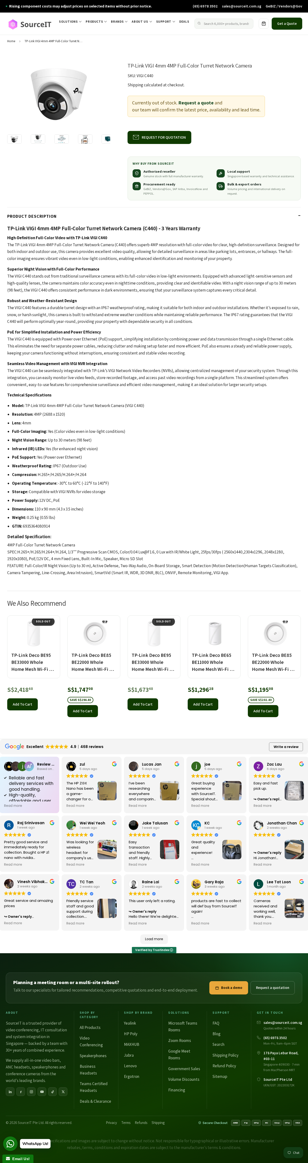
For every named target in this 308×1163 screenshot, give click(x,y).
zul (82, 764)
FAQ (215, 1023)
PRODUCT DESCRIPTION (32, 216)
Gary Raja (214, 881)
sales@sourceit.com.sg (241, 6)
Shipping (135, 85)
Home (11, 41)
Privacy (111, 1122)
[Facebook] (20, 1091)
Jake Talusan (155, 823)
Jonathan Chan (282, 823)
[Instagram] (31, 1091)
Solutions (68, 22)
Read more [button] (13, 806)
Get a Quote (287, 23)
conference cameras (23, 1073)
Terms (125, 1122)
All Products (90, 1027)
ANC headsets (18, 1067)
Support (164, 22)
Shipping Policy (225, 1055)
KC (207, 823)
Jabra (129, 1055)
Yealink (130, 1023)
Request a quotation (272, 987)
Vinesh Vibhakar (33, 881)
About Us (140, 22)
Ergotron (131, 1076)
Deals (184, 22)
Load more (154, 939)
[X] (63, 1091)
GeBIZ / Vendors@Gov (284, 6)
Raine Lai (150, 881)
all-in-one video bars (42, 1060)
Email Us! (20, 1159)
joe (207, 764)
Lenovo (130, 1065)
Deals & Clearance (95, 1101)
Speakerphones (93, 1055)
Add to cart (22, 704)
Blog (216, 1033)
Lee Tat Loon (279, 881)
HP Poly (130, 1033)
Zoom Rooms (179, 1040)
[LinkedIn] (10, 1091)
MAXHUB (131, 1044)
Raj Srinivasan (31, 822)
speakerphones (45, 1067)
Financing (176, 1090)
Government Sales (184, 1068)
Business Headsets (88, 1070)
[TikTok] (52, 1091)
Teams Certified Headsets (94, 1087)
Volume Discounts (183, 1079)
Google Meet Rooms (179, 1054)
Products (94, 22)
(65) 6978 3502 (205, 6)
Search (218, 1044)
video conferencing (22, 1030)
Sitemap (219, 1076)
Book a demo (231, 987)
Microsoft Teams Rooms (182, 1026)
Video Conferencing (91, 1041)
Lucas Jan (151, 764)
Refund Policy (224, 1065)
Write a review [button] (286, 746)
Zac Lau (274, 764)
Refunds (141, 1122)
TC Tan (86, 881)
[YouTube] (42, 1091)
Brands (117, 22)
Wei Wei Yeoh (92, 823)
